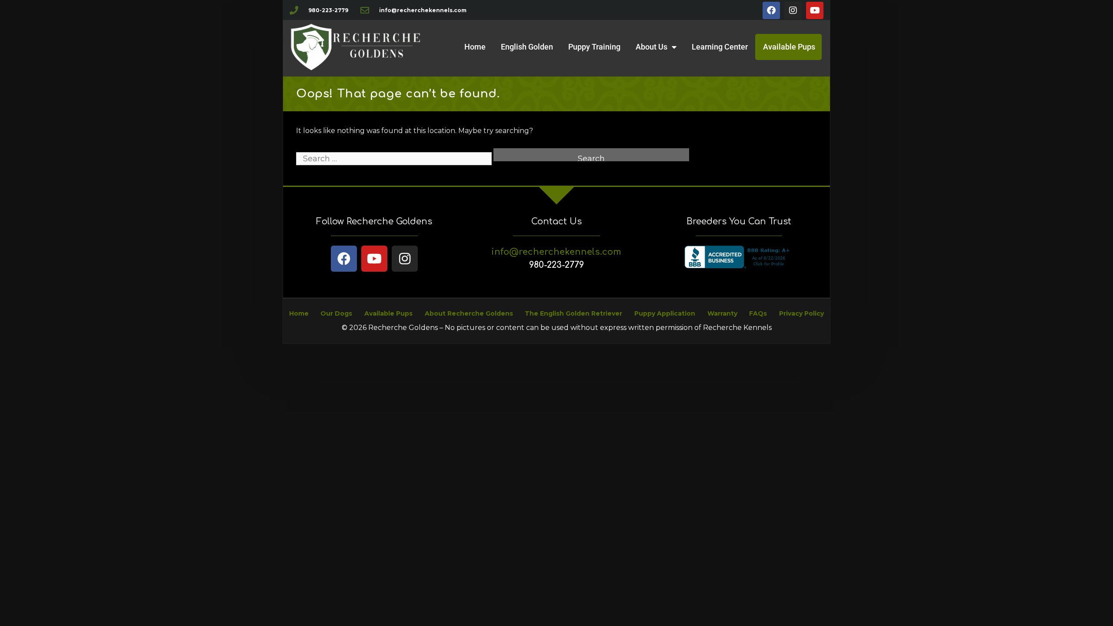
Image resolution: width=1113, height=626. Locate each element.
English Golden (527, 46)
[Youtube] (814, 10)
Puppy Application (664, 313)
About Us (651, 46)
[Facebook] (771, 10)
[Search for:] (394, 159)
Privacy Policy (801, 313)
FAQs (758, 313)
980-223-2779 (556, 265)
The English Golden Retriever (573, 313)
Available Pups (789, 46)
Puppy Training (594, 46)
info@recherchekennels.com (556, 252)
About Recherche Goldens (469, 313)
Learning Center (720, 46)
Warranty (722, 313)
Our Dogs (336, 313)
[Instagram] (793, 10)
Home (475, 46)
